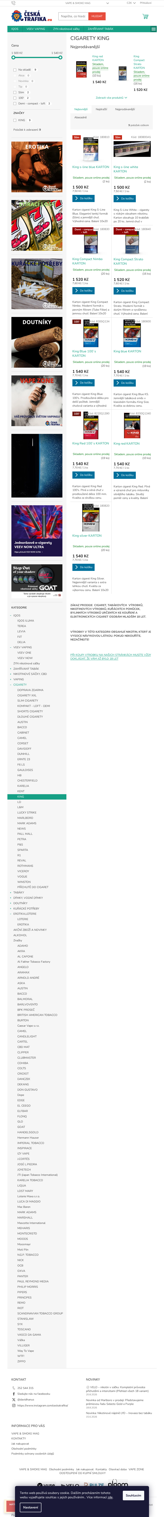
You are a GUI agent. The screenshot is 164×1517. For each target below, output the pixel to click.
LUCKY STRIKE (26, 812)
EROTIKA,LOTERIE (24, 914)
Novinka (25, 81)
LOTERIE (22, 919)
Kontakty (101, 1469)
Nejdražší (101, 109)
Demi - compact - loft (34, 103)
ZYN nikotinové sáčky (26, 663)
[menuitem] (14, 29)
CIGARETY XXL (27, 695)
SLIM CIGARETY (27, 701)
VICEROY (23, 871)
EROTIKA (23, 924)
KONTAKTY (18, 1438)
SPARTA (22, 850)
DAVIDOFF (24, 749)
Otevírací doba (118, 1469)
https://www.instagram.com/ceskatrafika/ (42, 1405)
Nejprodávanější (125, 109)
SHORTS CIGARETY (30, 711)
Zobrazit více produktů (109, 98)
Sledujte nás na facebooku (33, 1394)
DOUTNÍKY (20, 903)
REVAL (21, 860)
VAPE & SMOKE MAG (77, 3)
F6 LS (21, 765)
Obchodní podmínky (23, 1449)
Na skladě (27, 70)
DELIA (21, 642)
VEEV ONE (24, 653)
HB (19, 775)
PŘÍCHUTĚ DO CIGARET (32, 887)
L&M (20, 807)
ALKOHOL (20, 935)
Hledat (97, 16)
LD (19, 802)
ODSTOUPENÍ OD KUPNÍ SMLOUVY (82, 1473)
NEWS (21, 829)
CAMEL (22, 738)
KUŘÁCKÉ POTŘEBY (26, 909)
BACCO (22, 727)
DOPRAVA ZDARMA (30, 690)
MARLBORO (25, 818)
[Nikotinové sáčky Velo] (70, 1485)
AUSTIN (22, 722)
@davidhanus (25, 1399)
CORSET (22, 743)
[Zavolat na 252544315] (17, 3)
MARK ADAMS (26, 823)
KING (24, 120)
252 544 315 (25, 1388)
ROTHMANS (25, 866)
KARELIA (23, 786)
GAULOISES (25, 770)
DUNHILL (23, 754)
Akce (23, 75)
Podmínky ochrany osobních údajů (32, 1454)
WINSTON (24, 882)
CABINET (23, 733)
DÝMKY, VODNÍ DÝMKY (28, 898)
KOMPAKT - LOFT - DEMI (33, 706)
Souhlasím (133, 1495)
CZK (129, 3)
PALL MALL (25, 834)
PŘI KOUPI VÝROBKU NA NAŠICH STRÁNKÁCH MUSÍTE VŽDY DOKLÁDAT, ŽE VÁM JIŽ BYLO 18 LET (110, 657)
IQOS (16, 615)
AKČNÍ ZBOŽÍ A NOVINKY (30, 930)
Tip (22, 86)
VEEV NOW (25, 658)
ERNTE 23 (23, 759)
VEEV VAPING (22, 647)
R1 (19, 855)
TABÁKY (18, 892)
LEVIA (21, 631)
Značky (17, 940)
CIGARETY (20, 685)
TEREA (21, 626)
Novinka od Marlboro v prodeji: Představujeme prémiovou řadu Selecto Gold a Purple (114, 1402)
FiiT (19, 637)
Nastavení (30, 1507)
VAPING (18, 679)
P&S (20, 844)
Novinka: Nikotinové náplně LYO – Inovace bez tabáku (119, 1413)
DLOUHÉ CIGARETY (30, 717)
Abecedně (80, 117)
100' (23, 98)
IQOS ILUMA (25, 621)
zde (110, 1497)
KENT (20, 791)
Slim (23, 92)
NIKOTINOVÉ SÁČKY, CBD (30, 674)
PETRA (21, 839)
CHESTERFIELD (27, 780)
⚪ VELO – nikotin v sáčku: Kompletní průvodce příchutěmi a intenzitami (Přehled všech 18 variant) (117, 1389)
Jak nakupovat (20, 1444)
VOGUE (22, 877)
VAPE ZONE (136, 1469)
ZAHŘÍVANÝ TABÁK (26, 669)
